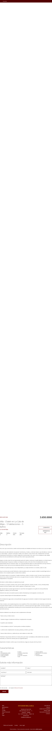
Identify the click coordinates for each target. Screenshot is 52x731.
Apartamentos (5, 707)
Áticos (3, 708)
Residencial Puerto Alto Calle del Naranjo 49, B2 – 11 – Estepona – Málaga (26, 711)
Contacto (48, 713)
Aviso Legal (22, 725)
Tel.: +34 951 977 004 (23, 714)
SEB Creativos (39, 729)
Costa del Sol (47, 705)
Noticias (48, 707)
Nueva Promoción (6, 712)
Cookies (16, 725)
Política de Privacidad (18, 687)
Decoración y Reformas (45, 712)
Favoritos (5, 1)
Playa (3, 715)
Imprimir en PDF (46, 531)
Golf (3, 713)
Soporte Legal (47, 710)
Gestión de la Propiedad (44, 708)
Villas (3, 705)
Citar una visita (4, 687)
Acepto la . (17, 687)
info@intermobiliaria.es (26, 717)
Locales (3, 710)
